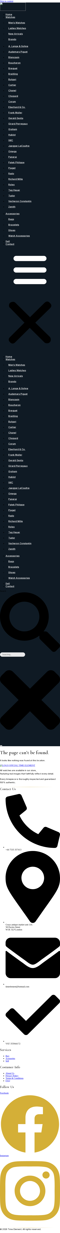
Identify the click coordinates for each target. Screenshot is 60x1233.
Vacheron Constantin (20, 201)
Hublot (12, 134)
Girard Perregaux (18, 123)
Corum (12, 101)
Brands (12, 39)
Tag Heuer (14, 190)
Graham (12, 129)
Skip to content (6, 1)
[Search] (1, 745)
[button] (30, 300)
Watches (10, 17)
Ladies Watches (17, 28)
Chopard (13, 96)
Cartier (12, 85)
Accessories (13, 213)
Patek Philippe (16, 162)
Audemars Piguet (18, 51)
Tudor (11, 195)
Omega (12, 151)
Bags (11, 219)
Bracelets (13, 224)
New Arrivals (15, 33)
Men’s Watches (16, 22)
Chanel (12, 90)
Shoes (11, 230)
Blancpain (13, 57)
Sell (8, 241)
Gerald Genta (15, 118)
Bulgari (12, 79)
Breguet (12, 68)
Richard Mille (15, 179)
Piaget (11, 168)
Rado (11, 173)
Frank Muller (15, 112)
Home (9, 14)
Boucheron (14, 62)
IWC (10, 140)
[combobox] (12, 654)
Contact (10, 244)
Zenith (11, 206)
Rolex (11, 184)
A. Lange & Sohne (18, 46)
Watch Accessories (19, 235)
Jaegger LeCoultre (19, 145)
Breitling (13, 74)
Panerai (12, 157)
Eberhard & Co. (16, 107)
